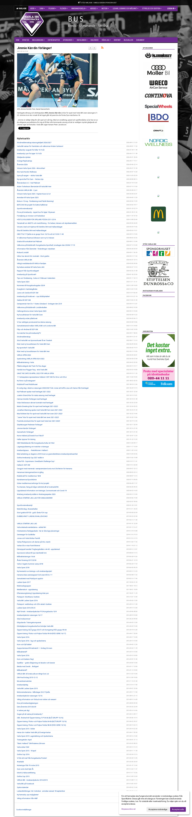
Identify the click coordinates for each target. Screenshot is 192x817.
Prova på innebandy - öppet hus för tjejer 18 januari (36, 212)
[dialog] (154, 802)
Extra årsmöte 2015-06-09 (26, 707)
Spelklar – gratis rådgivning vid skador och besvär (36, 663)
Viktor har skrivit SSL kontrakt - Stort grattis (33, 256)
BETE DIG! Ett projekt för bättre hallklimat (32, 205)
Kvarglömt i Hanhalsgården (27, 289)
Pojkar (52, 8)
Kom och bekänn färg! (25, 659)
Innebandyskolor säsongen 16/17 (29, 615)
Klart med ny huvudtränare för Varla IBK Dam (33, 344)
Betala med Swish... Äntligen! (28, 666)
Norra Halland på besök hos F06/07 (30, 436)
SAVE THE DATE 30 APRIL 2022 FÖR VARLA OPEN (35, 373)
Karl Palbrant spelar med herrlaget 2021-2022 (34, 392)
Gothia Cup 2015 (23, 776)
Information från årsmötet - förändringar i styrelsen (36, 249)
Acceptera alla (178, 809)
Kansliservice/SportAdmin (27, 480)
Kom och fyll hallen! (24, 644)
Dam (41, 8)
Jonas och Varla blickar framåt (28, 538)
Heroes (93, 8)
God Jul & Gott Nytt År (25, 769)
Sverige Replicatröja (24, 161)
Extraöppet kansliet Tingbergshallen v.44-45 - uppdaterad (38, 549)
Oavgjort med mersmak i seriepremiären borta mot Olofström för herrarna (44, 469)
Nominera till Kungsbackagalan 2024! (31, 285)
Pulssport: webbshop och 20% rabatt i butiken (34, 604)
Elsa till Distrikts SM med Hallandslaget (31, 230)
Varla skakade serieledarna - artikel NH (31, 527)
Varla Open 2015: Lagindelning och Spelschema (35, 736)
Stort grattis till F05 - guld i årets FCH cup (32, 513)
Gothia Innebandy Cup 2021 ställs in (30, 458)
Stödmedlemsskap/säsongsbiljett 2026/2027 (34, 143)
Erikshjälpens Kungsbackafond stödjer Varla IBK (35, 626)
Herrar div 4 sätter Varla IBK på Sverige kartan (34, 732)
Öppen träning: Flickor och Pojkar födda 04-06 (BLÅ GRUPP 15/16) (42, 721)
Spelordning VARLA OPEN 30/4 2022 (30, 359)
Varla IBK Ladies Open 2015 (27, 688)
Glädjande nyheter (24, 157)
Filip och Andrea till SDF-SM (27, 329)
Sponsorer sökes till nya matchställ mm (32, 553)
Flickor (63, 8)
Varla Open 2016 (23, 637)
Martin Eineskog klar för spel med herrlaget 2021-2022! (37, 406)
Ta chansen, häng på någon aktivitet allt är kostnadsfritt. (38, 487)
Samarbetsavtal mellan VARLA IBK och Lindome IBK (36, 326)
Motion (104, 8)
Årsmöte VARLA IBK (24, 260)
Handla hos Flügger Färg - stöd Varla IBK (32, 370)
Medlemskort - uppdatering (27, 590)
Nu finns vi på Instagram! (26, 381)
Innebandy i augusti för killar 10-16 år (31, 150)
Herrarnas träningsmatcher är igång (30, 472)
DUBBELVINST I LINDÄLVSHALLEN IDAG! (32, 516)
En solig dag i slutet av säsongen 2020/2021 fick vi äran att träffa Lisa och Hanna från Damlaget (53, 388)
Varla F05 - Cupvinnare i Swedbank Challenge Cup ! (36, 461)
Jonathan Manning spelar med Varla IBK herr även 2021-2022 (39, 410)
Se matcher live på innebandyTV (29, 333)
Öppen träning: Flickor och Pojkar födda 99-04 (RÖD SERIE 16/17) (41, 633)
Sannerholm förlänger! (25, 432)
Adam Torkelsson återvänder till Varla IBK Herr (34, 187)
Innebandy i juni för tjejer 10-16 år (29, 154)
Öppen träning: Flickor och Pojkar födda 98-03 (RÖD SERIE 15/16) (41, 725)
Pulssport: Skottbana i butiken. (28, 597)
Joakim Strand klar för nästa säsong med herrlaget (36, 395)
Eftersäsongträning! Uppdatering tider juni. (33, 593)
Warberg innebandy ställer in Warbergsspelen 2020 (36, 494)
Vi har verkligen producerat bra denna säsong (34, 322)
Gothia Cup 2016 (23, 754)
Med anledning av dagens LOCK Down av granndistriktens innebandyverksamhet (47, 454)
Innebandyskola (78, 8)
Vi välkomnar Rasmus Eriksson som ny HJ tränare (35, 238)
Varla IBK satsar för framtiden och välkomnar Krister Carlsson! (40, 146)
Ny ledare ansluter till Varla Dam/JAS (30, 267)
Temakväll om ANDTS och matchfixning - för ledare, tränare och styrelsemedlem (47, 223)
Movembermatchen (24, 681)
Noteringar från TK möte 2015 (28, 765)
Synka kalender (22, 787)
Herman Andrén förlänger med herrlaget (32, 399)
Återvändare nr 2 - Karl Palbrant (28, 183)
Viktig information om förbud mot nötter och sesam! (36, 699)
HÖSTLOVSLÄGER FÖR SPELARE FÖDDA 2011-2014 (36, 219)
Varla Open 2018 (23, 568)
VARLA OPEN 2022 (24, 355)
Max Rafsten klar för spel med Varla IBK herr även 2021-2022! (39, 414)
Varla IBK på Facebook (25, 784)
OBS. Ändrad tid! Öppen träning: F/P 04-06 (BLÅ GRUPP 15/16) (40, 718)
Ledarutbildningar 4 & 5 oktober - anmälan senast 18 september (41, 791)
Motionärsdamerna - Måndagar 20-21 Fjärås (33, 692)
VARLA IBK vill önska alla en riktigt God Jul (33, 674)
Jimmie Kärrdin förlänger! (34, 48)
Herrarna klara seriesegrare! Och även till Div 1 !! (34, 575)
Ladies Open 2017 (24, 582)
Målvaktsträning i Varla (25, 362)
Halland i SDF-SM (23, 465)
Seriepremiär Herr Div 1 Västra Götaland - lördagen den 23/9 (39, 304)
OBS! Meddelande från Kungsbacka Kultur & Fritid (35, 443)
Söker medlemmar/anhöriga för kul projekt (33, 483)
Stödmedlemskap (24, 337)
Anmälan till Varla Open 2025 (27, 197)
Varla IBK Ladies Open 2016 (27, 600)
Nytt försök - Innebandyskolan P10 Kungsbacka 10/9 (37, 611)
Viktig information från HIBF (27, 798)
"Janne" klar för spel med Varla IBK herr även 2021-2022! (38, 417)
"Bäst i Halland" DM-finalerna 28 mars (31, 743)
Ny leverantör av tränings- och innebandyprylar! (34, 571)
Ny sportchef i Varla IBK (26, 348)
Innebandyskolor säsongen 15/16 (29, 696)
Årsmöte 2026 (22, 165)
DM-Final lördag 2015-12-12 (27, 677)
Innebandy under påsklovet (27, 318)
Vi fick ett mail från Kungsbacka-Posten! (32, 758)
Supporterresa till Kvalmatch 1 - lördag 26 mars (34, 648)
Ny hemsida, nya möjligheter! (28, 795)
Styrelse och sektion (151, 8)
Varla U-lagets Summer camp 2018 (30, 564)
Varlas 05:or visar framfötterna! (28, 546)
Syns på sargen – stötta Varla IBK (29, 176)
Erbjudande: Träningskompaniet (29, 622)
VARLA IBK (22, 8)
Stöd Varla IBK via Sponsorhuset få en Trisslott (34, 340)
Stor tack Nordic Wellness (27, 172)
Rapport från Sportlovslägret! (28, 271)
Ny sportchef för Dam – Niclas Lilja (30, 179)
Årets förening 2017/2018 (26, 560)
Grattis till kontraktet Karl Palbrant (29, 241)
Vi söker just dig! (23, 710)
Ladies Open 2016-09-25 (26, 608)
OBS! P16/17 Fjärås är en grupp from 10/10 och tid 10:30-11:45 (40, 234)
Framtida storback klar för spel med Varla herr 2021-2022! (38, 421)
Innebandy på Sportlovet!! (26, 274)
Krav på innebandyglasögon (27, 703)
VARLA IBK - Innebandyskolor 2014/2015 (32, 780)
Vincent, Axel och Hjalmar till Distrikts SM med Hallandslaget (39, 227)
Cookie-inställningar (23, 810)
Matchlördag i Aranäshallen (27, 509)
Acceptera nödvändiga (158, 809)
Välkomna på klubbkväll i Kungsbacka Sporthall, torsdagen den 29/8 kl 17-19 (46, 245)
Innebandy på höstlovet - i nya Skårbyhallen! (33, 296)
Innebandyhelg (22, 685)
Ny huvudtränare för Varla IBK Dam (30, 315)
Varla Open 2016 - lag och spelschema (31, 641)
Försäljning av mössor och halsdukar (31, 216)
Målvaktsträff (22, 652)
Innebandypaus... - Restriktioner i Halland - (32, 450)
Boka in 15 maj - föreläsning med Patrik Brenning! (35, 201)
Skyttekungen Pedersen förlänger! (29, 425)
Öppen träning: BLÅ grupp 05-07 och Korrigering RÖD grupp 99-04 (41, 630)
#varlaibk (20, 762)
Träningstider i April (24, 740)
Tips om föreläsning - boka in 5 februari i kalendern (36, 278)
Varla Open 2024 (23, 282)
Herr (32, 8)
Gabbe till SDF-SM (24, 300)
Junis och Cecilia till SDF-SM (27, 293)
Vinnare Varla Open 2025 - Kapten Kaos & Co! (34, 194)
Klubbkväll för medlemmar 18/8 (29, 476)
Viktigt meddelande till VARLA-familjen (31, 263)
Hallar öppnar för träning (26, 439)
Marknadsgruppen (24, 586)
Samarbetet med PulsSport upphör (30, 579)
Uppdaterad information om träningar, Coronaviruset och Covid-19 (42, 491)
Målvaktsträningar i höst (26, 557)
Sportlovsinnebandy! (25, 208)
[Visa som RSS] (102, 48)
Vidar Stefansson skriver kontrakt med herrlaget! (35, 403)
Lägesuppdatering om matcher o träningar (33, 447)
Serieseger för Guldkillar (26, 535)
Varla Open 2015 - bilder (26, 729)
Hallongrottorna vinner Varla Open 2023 (31, 311)
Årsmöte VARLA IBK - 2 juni (27, 190)
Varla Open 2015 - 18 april (26, 751)
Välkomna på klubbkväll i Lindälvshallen (32, 307)
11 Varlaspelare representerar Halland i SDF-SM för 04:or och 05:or (42, 377)
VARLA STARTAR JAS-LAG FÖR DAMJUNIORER (35, 498)
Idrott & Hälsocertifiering (26, 773)
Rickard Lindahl (23, 252)
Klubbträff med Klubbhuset (27, 384)
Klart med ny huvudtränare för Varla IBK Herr (33, 351)
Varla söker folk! (23, 747)
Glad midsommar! (23, 619)
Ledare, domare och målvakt (125, 8)
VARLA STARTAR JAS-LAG (27, 524)
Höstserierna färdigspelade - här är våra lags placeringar (38, 531)
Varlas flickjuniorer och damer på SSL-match (33, 542)
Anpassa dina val (128, 809)
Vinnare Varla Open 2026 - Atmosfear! (31, 168)
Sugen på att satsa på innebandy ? (30, 714)
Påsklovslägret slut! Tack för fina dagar (31, 366)
